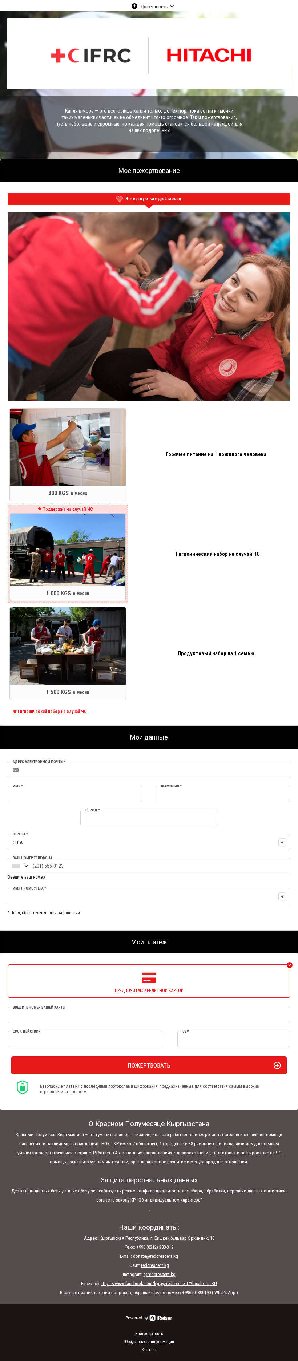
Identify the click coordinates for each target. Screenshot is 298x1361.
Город (92, 810)
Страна (20, 834)
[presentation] (149, 199)
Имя (18, 786)
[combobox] (149, 842)
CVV (185, 1031)
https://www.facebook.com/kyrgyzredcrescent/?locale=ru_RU (159, 1283)
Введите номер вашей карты (39, 1007)
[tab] (149, 199)
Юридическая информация (149, 1341)
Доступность (154, 6)
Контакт (149, 1349)
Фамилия (171, 786)
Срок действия (27, 1031)
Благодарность (149, 1333)
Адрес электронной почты (39, 762)
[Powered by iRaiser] (149, 1318)
